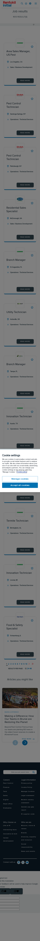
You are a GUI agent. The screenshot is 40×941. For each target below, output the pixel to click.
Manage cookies (20, 479)
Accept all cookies (20, 485)
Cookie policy (22, 472)
